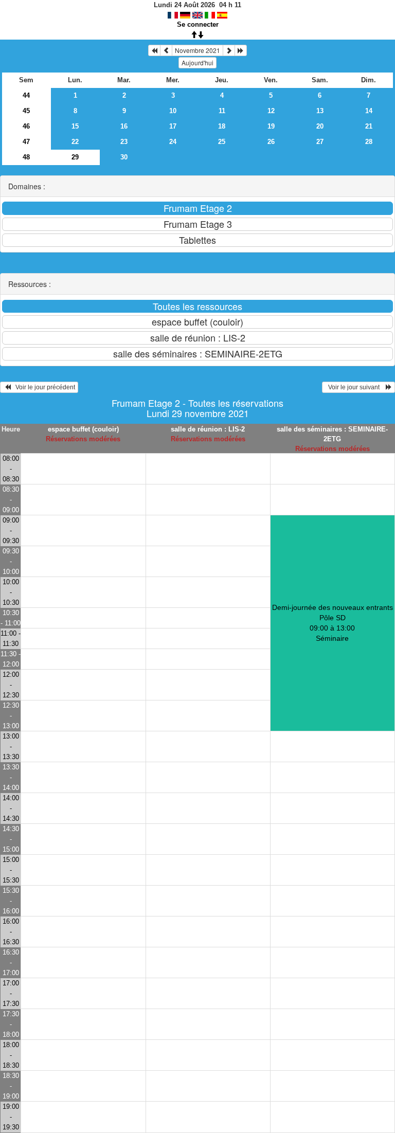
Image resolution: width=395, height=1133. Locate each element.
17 (172, 126)
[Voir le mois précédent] (166, 50)
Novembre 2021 (197, 50)
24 (172, 142)
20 (320, 126)
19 (271, 126)
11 (222, 111)
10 (172, 111)
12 (271, 111)
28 (368, 142)
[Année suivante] (241, 50)
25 (221, 142)
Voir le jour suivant (355, 387)
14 (368, 111)
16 (124, 126)
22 (75, 142)
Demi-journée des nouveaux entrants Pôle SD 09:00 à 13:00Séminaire (332, 622)
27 (320, 142)
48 (26, 157)
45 (26, 111)
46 (26, 126)
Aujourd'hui (197, 62)
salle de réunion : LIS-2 (208, 429)
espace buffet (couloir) (83, 429)
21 (368, 126)
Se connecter (198, 24)
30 (124, 157)
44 (26, 95)
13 (320, 111)
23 (124, 142)
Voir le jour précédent (43, 387)
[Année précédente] (154, 50)
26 (271, 142)
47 (26, 142)
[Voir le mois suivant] (229, 50)
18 (221, 126)
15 (75, 126)
